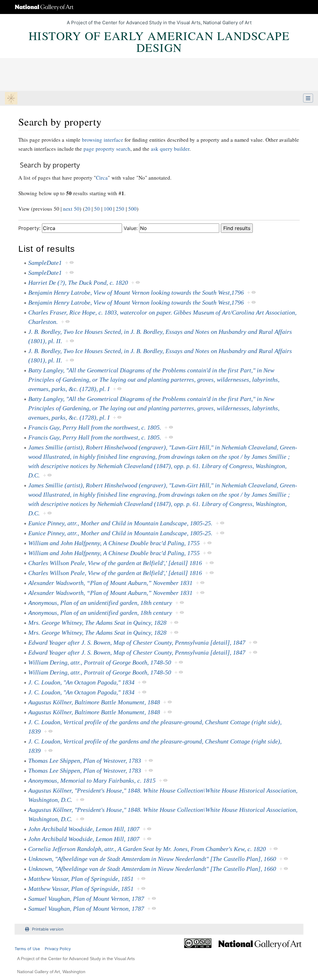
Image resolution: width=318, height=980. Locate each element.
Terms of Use (27, 948)
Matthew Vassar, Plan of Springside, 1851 (81, 878)
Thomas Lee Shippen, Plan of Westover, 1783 (84, 760)
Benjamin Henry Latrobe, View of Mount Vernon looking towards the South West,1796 (136, 292)
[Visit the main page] (11, 99)
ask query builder (170, 148)
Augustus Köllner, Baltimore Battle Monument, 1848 (94, 702)
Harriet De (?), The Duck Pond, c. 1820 (78, 282)
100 (108, 208)
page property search (107, 148)
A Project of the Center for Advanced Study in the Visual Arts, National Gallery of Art (159, 22)
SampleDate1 (45, 262)
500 (132, 208)
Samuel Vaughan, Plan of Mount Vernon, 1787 (86, 898)
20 (87, 208)
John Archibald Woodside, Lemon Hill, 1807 (83, 829)
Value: (131, 228)
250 (120, 208)
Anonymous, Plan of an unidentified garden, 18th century (100, 602)
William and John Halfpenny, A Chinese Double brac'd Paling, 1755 (114, 543)
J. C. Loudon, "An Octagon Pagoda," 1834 (81, 682)
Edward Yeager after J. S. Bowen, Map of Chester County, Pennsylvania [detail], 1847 (136, 642)
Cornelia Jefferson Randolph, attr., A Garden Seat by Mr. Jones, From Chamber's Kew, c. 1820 (147, 848)
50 (97, 208)
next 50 (71, 208)
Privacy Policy (58, 948)
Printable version (47, 929)
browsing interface (102, 139)
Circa (102, 177)
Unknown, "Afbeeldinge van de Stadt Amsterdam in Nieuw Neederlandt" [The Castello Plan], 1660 (152, 858)
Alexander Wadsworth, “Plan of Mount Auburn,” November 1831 (110, 582)
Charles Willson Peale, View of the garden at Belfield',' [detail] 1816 (115, 562)
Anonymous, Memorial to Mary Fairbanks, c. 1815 (92, 780)
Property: (29, 228)
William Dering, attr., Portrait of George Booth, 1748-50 (99, 662)
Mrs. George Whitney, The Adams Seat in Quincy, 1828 (97, 622)
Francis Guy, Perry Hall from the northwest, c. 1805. (94, 427)
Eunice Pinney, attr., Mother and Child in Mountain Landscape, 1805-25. (120, 523)
